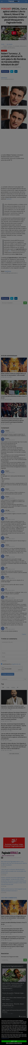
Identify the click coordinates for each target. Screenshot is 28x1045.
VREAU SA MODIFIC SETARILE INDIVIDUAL (14, 1043)
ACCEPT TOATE (14, 1041)
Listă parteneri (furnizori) (5, 1038)
